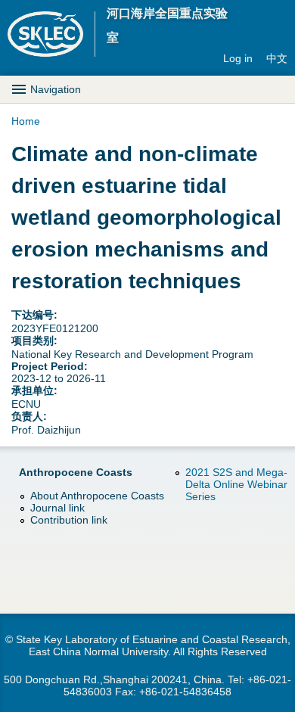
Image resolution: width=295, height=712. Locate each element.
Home (25, 121)
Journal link (57, 508)
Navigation (55, 89)
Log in (238, 58)
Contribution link (68, 520)
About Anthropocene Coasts (97, 496)
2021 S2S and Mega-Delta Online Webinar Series (236, 484)
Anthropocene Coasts (75, 472)
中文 (276, 58)
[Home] (51, 34)
